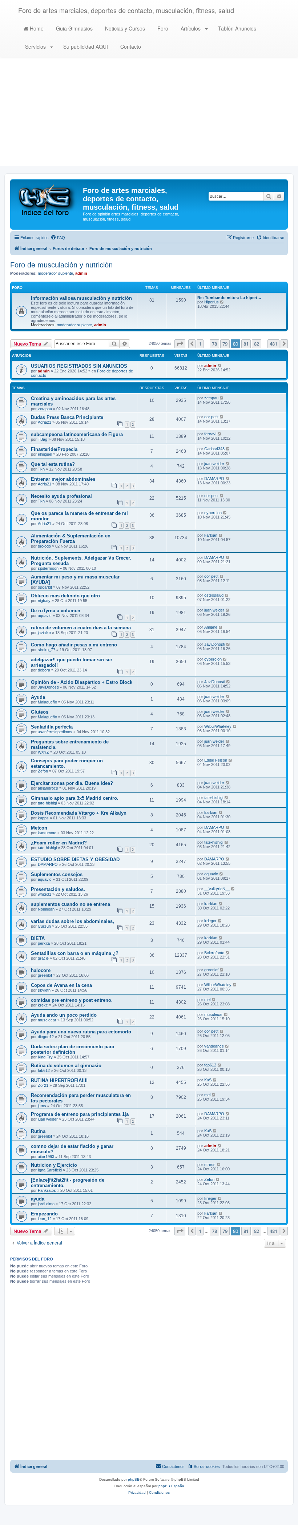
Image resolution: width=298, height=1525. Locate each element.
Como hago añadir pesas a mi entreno (74, 644)
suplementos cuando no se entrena (70, 904)
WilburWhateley (217, 726)
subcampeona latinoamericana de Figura (77, 434)
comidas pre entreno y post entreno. (72, 1000)
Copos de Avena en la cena (61, 985)
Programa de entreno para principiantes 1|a (80, 1114)
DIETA (38, 938)
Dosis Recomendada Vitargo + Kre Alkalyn (78, 813)
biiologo (44, 546)
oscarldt (45, 587)
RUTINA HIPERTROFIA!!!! (59, 1080)
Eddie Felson (215, 760)
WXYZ (43, 752)
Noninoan (46, 909)
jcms (42, 1106)
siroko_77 (46, 649)
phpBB (134, 1479)
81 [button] (246, 343)
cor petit (211, 417)
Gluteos (39, 712)
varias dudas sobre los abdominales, (72, 921)
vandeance (214, 1046)
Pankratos (47, 1190)
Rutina (38, 1131)
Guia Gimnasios (74, 28)
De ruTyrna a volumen (55, 610)
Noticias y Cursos (124, 28)
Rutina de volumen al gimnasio (66, 1065)
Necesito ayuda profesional (61, 496)
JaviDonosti (214, 644)
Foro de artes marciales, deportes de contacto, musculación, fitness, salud (126, 10)
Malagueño (47, 702)
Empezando (44, 1214)
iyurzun (44, 926)
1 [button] (200, 343)
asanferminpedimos (55, 732)
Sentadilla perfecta (52, 727)
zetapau (45, 409)
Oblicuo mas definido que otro (65, 595)
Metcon (39, 828)
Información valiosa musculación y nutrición (81, 298)
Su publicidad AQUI (85, 46)
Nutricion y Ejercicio (54, 1165)
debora (44, 670)
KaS (208, 1080)
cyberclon (213, 513)
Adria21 (44, 422)
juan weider (214, 463)
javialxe (44, 632)
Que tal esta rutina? (53, 464)
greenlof (45, 975)
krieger (210, 921)
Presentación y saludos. (58, 889)
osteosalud (214, 595)
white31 (44, 894)
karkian (210, 535)
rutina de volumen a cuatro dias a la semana (81, 627)
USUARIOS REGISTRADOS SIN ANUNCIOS (79, 366)
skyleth (44, 990)
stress (210, 1164)
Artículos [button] (190, 28)
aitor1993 (46, 1156)
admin (81, 273)
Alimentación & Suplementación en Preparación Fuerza (70, 538)
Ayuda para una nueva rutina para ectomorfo (81, 1031)
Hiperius (211, 302)
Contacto (130, 46)
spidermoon (48, 568)
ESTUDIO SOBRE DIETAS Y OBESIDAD (75, 859)
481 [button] (273, 343)
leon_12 (45, 1219)
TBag (42, 439)
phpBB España (171, 1486)
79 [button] (224, 343)
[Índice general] (47, 199)
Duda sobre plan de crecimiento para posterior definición (72, 1049)
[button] (179, 343)
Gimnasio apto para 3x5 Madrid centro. (74, 798)
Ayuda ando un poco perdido (64, 1015)
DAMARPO (214, 478)
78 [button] (214, 343)
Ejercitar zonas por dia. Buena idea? (72, 783)
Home (36, 28)
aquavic (45, 615)
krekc (43, 1005)
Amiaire (210, 627)
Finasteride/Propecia (54, 449)
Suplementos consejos (56, 874)
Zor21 (43, 1085)
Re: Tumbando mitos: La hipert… (229, 297)
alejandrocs (48, 788)
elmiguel (45, 454)
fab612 (44, 1070)
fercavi (210, 434)
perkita (44, 943)
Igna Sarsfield (50, 1170)
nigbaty (44, 600)
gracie (43, 958)
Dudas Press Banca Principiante (67, 417)
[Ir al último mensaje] (219, 365)
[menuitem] (58, 237)
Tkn (41, 469)
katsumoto (47, 833)
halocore (41, 970)
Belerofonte (214, 953)
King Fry (45, 1057)
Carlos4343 (214, 449)
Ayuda (38, 697)
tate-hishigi (47, 803)
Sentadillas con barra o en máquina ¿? (74, 953)
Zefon (43, 771)
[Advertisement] (149, 115)
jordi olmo (46, 1204)
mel (207, 999)
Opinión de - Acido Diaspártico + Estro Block (81, 682)
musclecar (47, 1020)
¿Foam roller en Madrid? (59, 843)
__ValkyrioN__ (217, 889)
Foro (162, 28)
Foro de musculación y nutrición (61, 265)
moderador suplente (55, 273)
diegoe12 (46, 1036)
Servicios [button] (35, 46)
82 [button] (256, 343)
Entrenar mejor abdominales (63, 479)
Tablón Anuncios (236, 28)
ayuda (37, 1199)
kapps (43, 818)
